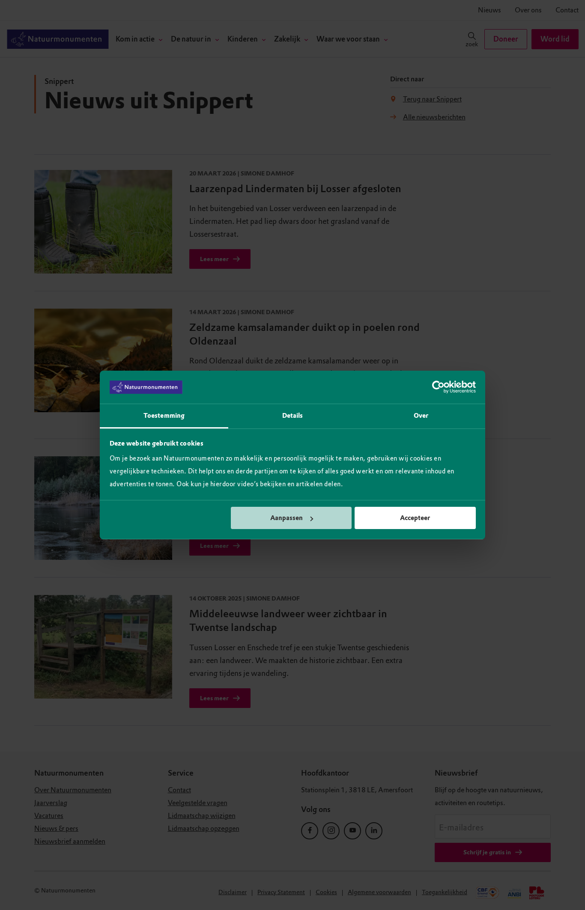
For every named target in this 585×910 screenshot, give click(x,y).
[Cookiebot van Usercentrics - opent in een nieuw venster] (438, 387)
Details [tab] (292, 415)
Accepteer (415, 518)
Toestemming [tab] (164, 415)
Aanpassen (286, 518)
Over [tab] (421, 415)
